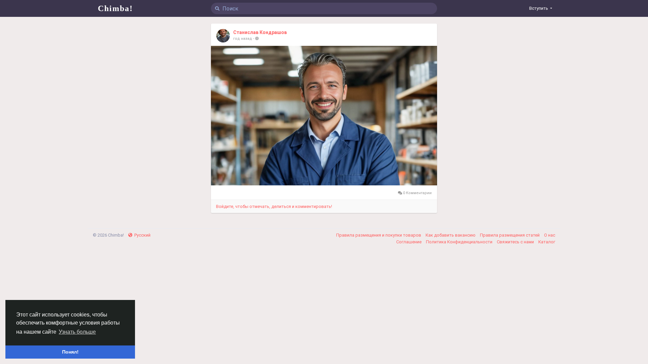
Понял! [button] (70, 352)
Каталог (546, 241)
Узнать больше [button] (77, 332)
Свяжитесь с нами (516, 241)
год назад (242, 38)
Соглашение (409, 241)
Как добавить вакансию (451, 235)
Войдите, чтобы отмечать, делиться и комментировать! (274, 206)
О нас (549, 235)
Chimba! (115, 8)
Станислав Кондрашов (260, 32)
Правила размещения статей (510, 235)
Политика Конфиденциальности (459, 241)
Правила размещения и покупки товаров (379, 235)
